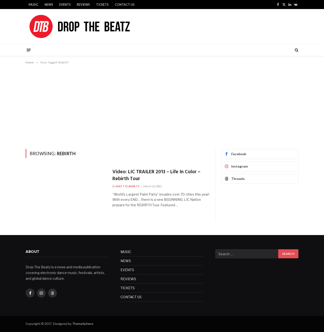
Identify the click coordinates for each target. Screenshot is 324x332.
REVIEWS (83, 4)
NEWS (49, 4)
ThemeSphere (82, 324)
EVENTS (65, 4)
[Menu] (29, 49)
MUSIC (33, 4)
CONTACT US (124, 4)
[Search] (296, 50)
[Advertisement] (162, 105)
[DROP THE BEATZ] (91, 26)
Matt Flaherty (127, 186)
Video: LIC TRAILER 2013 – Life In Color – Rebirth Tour (156, 175)
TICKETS (102, 4)
